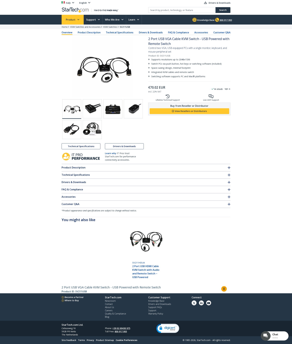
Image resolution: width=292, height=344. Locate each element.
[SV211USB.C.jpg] (112, 108)
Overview (67, 32)
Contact (109, 304)
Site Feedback (69, 340)
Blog (107, 316)
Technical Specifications (119, 32)
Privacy (90, 340)
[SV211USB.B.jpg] (92, 108)
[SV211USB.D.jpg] (133, 108)
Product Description (89, 32)
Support (91, 19)
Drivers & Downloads (151, 32)
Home (65, 26)
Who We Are (112, 19)
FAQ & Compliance (178, 32)
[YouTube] (208, 302)
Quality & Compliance (115, 313)
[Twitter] (194, 302)
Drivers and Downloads (159, 304)
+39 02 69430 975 (121, 328)
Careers (109, 310)
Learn (132, 19)
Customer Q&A (221, 32)
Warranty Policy (155, 313)
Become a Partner (74, 297)
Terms (81, 340)
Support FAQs (155, 307)
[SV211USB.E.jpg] (71, 129)
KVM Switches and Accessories (85, 26)
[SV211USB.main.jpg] (71, 109)
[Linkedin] (201, 302)
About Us (109, 307)
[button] (167, 328)
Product (71, 19)
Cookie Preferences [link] (126, 340)
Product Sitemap (105, 340)
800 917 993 (121, 331)
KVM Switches (110, 26)
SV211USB (125, 26)
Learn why (110, 153)
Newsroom (110, 300)
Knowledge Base (205, 20)
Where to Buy (72, 300)
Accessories (201, 32)
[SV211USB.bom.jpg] (92, 129)
